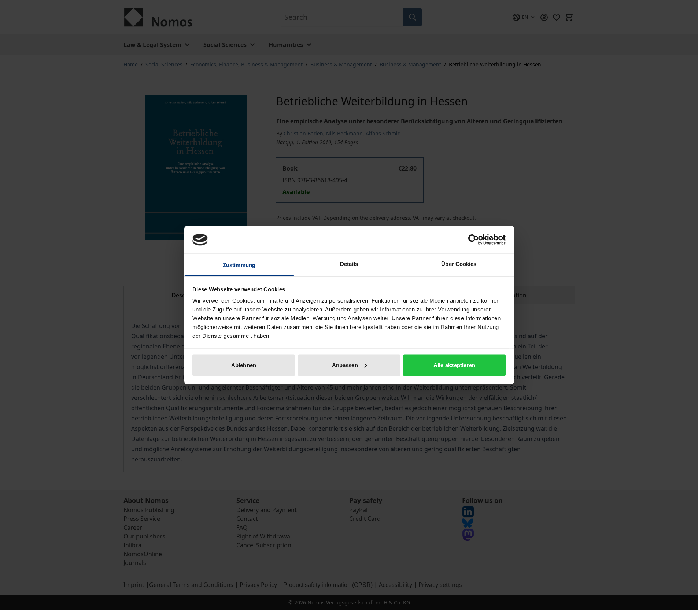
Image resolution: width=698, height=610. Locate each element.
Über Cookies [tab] (458, 264)
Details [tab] (349, 264)
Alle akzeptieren (454, 365)
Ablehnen (243, 365)
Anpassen (345, 365)
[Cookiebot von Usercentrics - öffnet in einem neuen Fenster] (474, 239)
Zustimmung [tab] (239, 265)
